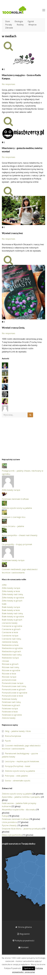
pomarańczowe (9, 680)
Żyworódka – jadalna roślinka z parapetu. (21, 797)
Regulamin (25, 934)
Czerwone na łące (10, 635)
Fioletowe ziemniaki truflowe (15, 499)
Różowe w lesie (9, 673)
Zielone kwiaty (8, 718)
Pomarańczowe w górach (13, 689)
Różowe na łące (9, 676)
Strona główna (25, 927)
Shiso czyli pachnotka (12, 835)
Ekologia (19, 21)
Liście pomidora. (9, 822)
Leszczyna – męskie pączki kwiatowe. (22, 761)
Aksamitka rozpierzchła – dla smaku (18, 809)
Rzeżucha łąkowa (13, 736)
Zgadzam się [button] (28, 968)
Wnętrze (32, 24)
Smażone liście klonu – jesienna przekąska (22, 828)
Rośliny (20, 24)
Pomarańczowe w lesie (12, 695)
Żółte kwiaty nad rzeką (12, 594)
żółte (4, 584)
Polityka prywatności (24, 940)
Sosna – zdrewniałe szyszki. (17, 780)
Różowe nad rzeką (10, 667)
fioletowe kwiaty (9, 699)
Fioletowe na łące (10, 708)
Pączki (8, 740)
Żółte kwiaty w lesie (11, 591)
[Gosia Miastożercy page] (5, 375)
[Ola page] (5, 396)
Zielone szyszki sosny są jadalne (17, 508)
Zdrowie (9, 27)
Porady (8, 24)
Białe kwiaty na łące (11, 607)
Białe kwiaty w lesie (11, 610)
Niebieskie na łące (10, 657)
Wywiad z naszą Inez (12, 233)
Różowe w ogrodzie (11, 670)
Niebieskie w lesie (10, 645)
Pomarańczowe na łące (12, 683)
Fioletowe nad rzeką (11, 702)
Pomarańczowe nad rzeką (14, 686)
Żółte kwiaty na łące (11, 490)
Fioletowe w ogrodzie (12, 714)
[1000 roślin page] (5, 410)
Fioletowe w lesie (10, 711)
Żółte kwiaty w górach (12, 600)
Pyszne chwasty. (9, 825)
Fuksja (5, 816)
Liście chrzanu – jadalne (13, 526)
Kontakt (25, 947)
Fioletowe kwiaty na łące (13, 560)
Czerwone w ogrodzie (12, 626)
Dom (7, 21)
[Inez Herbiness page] (5, 382)
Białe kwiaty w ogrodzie (13, 616)
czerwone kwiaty (9, 623)
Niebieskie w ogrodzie (12, 648)
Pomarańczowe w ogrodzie (14, 692)
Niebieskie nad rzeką (12, 654)
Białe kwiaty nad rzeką (12, 613)
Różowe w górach (10, 664)
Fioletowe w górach (11, 705)
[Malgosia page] (5, 389)
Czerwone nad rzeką (11, 638)
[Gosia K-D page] (5, 368)
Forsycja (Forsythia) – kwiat (17, 766)
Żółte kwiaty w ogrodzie (13, 597)
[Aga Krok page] (5, 403)
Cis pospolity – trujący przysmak (17, 544)
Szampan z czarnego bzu (13, 517)
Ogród (31, 21)
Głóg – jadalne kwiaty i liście (18, 731)
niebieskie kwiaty (10, 642)
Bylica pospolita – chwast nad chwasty (19, 535)
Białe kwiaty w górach (12, 619)
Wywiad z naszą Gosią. (13, 327)
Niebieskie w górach (11, 651)
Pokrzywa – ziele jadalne (16, 775)
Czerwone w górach (11, 629)
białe (4, 604)
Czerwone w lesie (10, 632)
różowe (5, 661)
